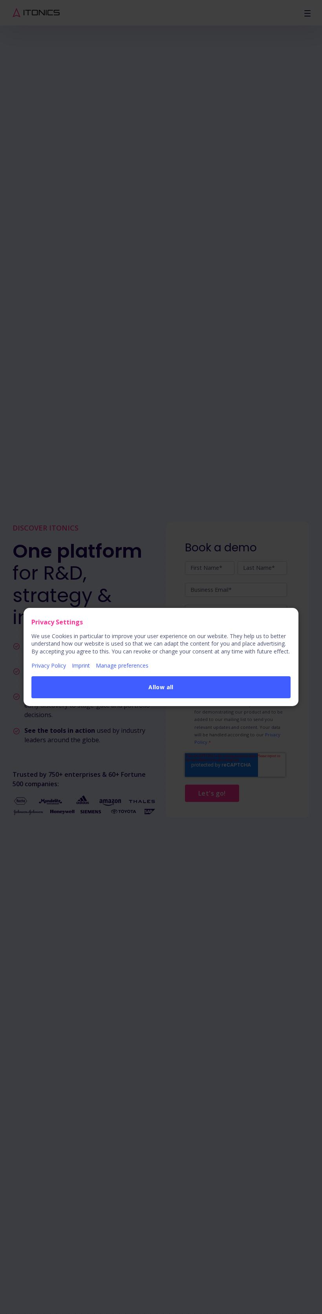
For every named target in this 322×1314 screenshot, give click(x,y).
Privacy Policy (48, 665)
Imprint (81, 665)
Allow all (161, 687)
